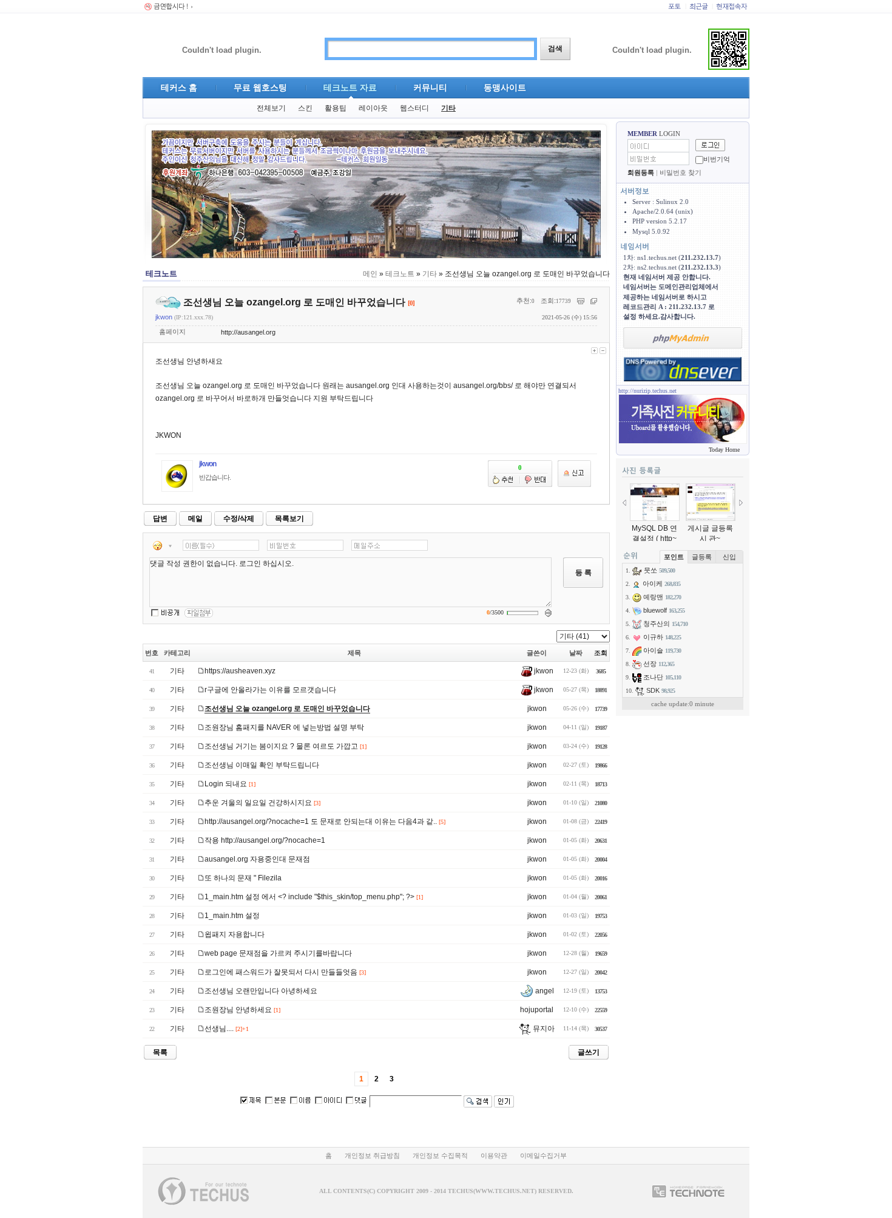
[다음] (740, 503)
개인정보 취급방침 (372, 1155)
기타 (448, 108)
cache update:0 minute (682, 703)
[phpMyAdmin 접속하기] (682, 338)
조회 (600, 652)
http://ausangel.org (248, 332)
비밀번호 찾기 (680, 172)
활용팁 (335, 108)
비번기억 (716, 159)
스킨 (305, 108)
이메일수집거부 (543, 1155)
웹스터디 (414, 108)
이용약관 (494, 1155)
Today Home (724, 449)
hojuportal (536, 1009)
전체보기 (271, 108)
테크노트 (399, 274)
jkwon (163, 317)
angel (543, 991)
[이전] (624, 503)
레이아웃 (373, 108)
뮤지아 (543, 1028)
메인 (370, 274)
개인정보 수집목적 (440, 1155)
